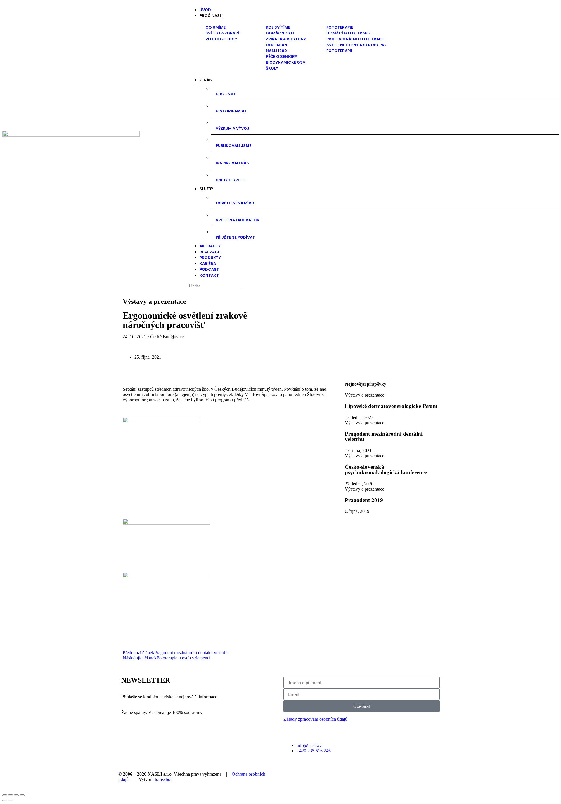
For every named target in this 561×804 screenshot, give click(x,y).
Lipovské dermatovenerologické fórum (391, 406)
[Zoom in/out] (22, 795)
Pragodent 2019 (364, 500)
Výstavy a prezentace (154, 301)
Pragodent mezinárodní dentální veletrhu (384, 436)
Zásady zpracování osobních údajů (315, 719)
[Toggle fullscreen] (16, 795)
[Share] (10, 795)
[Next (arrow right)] (10, 800)
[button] (379, 16)
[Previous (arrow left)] (4, 800)
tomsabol (163, 779)
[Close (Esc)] (4, 795)
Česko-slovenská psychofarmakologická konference (386, 469)
